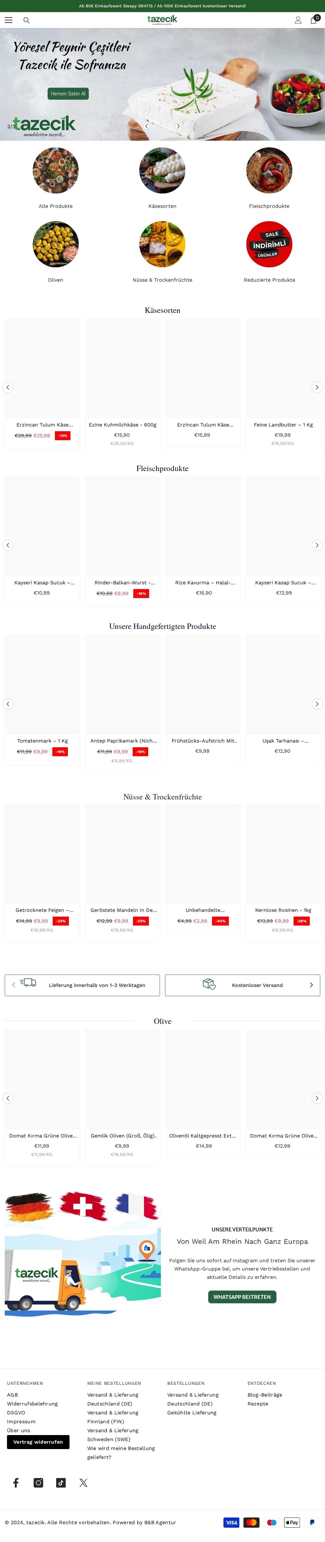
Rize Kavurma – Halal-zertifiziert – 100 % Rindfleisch (203, 583)
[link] (82, 985)
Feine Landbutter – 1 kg (283, 425)
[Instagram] (38, 1483)
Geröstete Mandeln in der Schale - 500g (122, 910)
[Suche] (26, 20)
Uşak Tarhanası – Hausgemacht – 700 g (283, 741)
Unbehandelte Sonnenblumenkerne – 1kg (203, 910)
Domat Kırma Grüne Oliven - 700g (42, 1136)
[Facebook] (16, 1483)
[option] (162, 84)
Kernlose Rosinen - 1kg (283, 910)
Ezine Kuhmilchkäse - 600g (122, 425)
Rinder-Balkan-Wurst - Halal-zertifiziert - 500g (122, 583)
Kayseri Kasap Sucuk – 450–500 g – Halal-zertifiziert (42, 583)
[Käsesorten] (162, 170)
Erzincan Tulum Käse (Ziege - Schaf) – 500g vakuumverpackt (203, 425)
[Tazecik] (83, 1264)
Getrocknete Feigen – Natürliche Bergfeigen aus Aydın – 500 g (42, 910)
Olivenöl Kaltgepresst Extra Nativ (203, 1136)
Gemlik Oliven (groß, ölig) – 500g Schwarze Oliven (123, 1136)
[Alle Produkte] (55, 170)
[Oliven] (55, 244)
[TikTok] (61, 1483)
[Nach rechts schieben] (311, 985)
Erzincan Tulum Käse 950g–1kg (43, 425)
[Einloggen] (298, 20)
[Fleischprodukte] (269, 170)
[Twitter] (83, 1483)
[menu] (8, 20)
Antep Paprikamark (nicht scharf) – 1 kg (122, 741)
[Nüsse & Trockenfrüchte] (162, 244)
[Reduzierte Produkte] (269, 244)
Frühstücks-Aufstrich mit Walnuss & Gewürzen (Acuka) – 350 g (203, 741)
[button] (146, 126)
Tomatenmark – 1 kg (42, 741)
